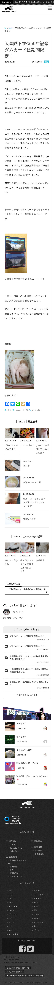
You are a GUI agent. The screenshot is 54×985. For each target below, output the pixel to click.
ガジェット (39, 922)
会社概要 (13, 867)
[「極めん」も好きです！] (12, 433)
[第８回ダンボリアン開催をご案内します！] (27, 547)
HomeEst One (16, 848)
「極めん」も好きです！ (11, 447)
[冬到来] (12, 465)
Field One (14, 851)
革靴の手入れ (14, 584)
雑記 (46, 62)
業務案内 (38, 841)
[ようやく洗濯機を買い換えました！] (43, 433)
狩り (11, 926)
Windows (38, 898)
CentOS (12, 910)
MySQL (37, 918)
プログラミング (41, 894)
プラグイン (14, 914)
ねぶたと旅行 (27, 445)
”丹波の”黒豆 (29, 519)
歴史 (36, 910)
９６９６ (18, 612)
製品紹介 (13, 841)
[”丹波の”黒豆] (12, 518)
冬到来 (26, 466)
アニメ (12, 922)
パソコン (13, 918)
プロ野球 (38, 930)
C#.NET (12, 898)
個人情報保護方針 (15, 972)
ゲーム (37, 914)
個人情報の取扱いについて (19, 968)
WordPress (14, 906)
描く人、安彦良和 (11, 562)
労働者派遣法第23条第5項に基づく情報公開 (26, 976)
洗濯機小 (40, 560)
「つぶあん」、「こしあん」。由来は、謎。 (28, 589)
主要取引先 (14, 873)
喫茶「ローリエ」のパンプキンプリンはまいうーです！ (34, 502)
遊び (36, 902)
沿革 (11, 870)
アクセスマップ (16, 876)
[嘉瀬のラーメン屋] (12, 481)
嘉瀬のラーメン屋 (32, 482)
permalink (37, 410)
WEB (36, 906)
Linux (11, 902)
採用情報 (38, 847)
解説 (11, 930)
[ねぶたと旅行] (27, 433)
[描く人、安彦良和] (12, 547)
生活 (11, 894)
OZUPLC (13, 845)
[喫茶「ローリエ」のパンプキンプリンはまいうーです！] (12, 498)
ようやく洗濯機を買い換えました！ (42, 449)
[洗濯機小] (43, 547)
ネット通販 (14, 934)
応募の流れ (39, 854)
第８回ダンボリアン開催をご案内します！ (27, 566)
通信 (36, 926)
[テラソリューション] (9, 12)
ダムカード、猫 (21, 410)
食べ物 (37, 890)
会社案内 (13, 857)
